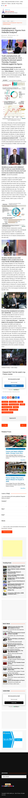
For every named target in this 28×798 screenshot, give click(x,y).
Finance (4, 37)
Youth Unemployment (7, 412)
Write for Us (4, 3)
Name (3, 508)
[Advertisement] (12, 548)
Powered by (11, 389)
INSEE (22, 404)
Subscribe (14, 385)
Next (23, 425)
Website (3, 520)
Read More (23, 460)
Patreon (9, 3)
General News (10, 37)
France (20, 401)
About (3, 1)
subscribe (13, 3)
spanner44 (5, 35)
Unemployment (14, 409)
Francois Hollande (14, 404)
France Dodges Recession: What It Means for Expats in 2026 (15, 479)
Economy (5, 401)
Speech (16, 407)
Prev (5, 425)
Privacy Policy (19, 3)
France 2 (5, 404)
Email (3, 514)
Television (5, 409)
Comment (4, 501)
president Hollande (7, 407)
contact (21, 1)
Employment (13, 401)
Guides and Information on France (12, 1)
